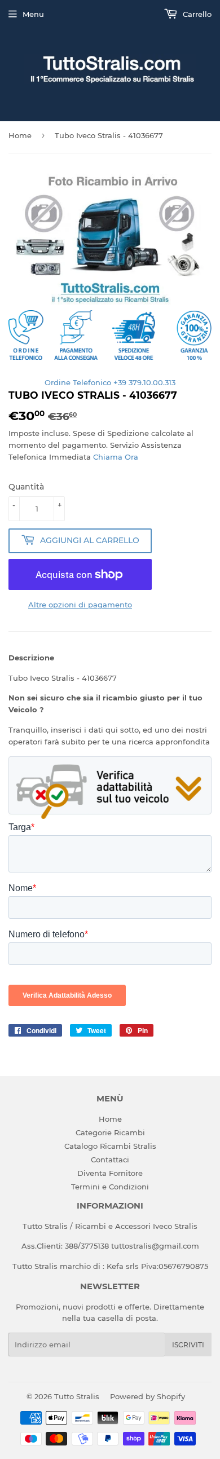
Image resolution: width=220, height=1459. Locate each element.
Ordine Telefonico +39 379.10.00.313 (110, 382)
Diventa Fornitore (110, 1173)
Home (20, 135)
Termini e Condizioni (110, 1186)
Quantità (26, 487)
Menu (33, 14)
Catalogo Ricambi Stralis (110, 1146)
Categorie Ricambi (110, 1132)
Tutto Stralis (76, 1396)
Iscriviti (188, 1345)
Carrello (196, 14)
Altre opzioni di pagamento (80, 604)
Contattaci (110, 1159)
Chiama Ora (115, 456)
